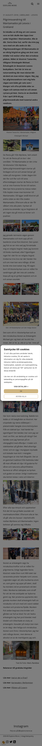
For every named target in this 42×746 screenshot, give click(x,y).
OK (21, 391)
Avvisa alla (21, 396)
